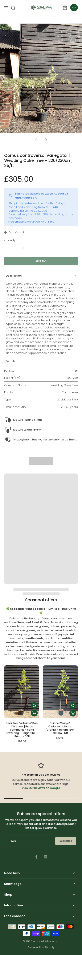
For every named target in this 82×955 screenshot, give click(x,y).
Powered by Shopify (41, 947)
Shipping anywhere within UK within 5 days (36, 203)
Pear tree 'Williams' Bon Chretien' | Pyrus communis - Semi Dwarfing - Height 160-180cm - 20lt (22, 729)
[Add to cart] (34, 713)
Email (13, 841)
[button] (41, 261)
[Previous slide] (36, 139)
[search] (13, 7)
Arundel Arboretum (46, 941)
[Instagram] (45, 857)
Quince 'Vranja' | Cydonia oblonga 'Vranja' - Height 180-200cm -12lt (60, 728)
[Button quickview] (34, 705)
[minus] (8, 248)
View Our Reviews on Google (41, 788)
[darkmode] (74, 7)
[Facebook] (36, 857)
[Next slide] (46, 139)
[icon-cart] (64, 7)
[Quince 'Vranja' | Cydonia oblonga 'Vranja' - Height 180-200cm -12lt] (60, 691)
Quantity (10, 240)
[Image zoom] (41, 78)
